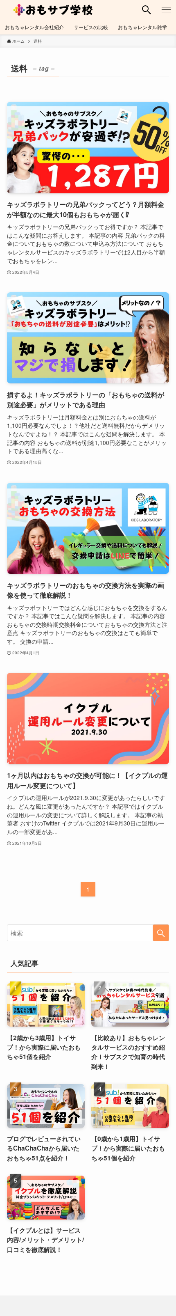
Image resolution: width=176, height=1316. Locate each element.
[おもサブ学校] (54, 10)
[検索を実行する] (161, 932)
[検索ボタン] (146, 10)
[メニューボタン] (166, 10)
